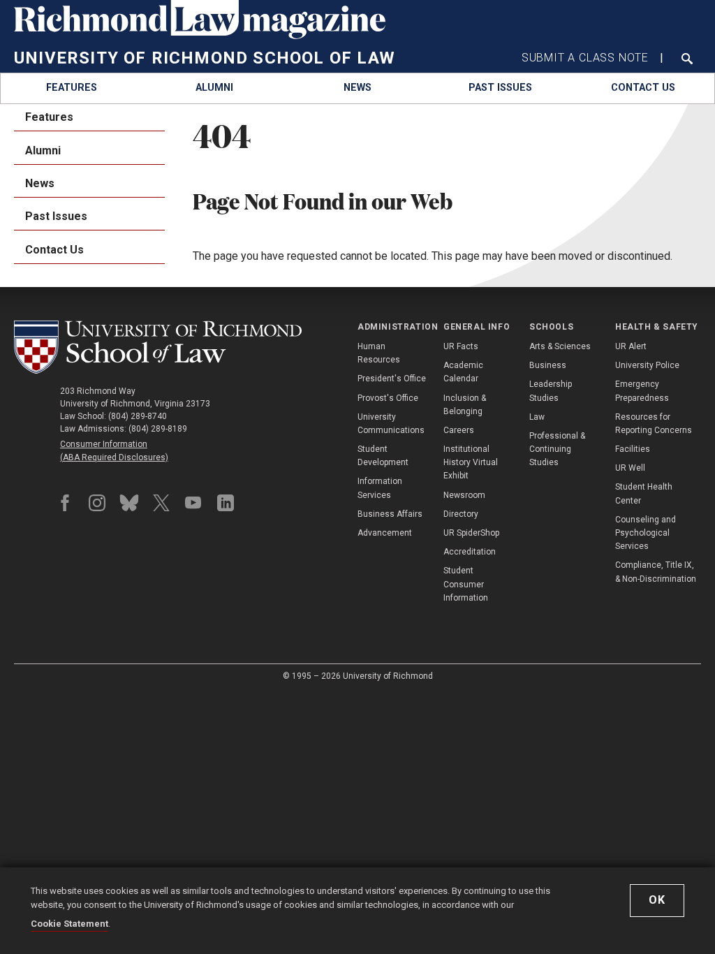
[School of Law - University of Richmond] (158, 347)
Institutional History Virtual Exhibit (470, 462)
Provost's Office (388, 398)
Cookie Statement (69, 923)
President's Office (392, 378)
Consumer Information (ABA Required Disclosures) (114, 450)
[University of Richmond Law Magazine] (199, 35)
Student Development (383, 455)
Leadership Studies (550, 390)
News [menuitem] (39, 183)
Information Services (380, 487)
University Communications (391, 423)
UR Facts (460, 346)
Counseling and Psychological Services (645, 533)
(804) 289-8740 (137, 416)
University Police (647, 365)
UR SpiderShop (471, 533)
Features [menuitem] (49, 117)
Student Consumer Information (465, 584)
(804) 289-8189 (157, 429)
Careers (458, 430)
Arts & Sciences (560, 346)
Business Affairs (390, 514)
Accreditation (469, 552)
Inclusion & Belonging (464, 404)
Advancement (385, 533)
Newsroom (464, 495)
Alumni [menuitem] (43, 150)
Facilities (632, 449)
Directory (460, 514)
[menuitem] (72, 88)
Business (547, 365)
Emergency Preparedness (642, 390)
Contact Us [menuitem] (54, 249)
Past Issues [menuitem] (56, 216)
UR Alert (631, 346)
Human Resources (379, 353)
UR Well (630, 468)
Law (537, 417)
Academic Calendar (463, 371)
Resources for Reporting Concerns (653, 423)
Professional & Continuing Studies (557, 449)
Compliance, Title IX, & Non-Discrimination (655, 571)
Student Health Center (643, 493)
